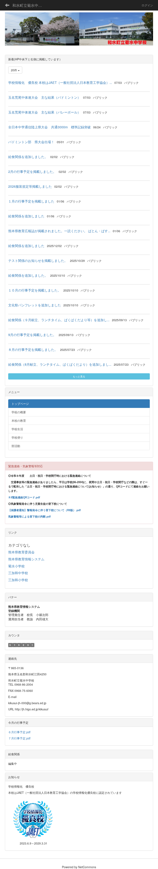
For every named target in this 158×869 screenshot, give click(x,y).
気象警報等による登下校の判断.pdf (29, 516)
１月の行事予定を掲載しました (31, 201)
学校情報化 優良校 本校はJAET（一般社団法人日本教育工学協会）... (60, 82)
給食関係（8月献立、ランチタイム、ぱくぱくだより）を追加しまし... (59, 364)
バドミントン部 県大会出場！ (31, 141)
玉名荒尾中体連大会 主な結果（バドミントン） (44, 97)
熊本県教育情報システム (26, 559)
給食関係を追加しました (26, 216)
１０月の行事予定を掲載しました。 (34, 290)
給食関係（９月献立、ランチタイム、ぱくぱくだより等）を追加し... (58, 319)
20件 (14, 70)
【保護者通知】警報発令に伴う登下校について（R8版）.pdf (44, 510)
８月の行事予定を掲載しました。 (33, 349)
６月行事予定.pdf (19, 732)
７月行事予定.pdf (19, 738)
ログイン (147, 5)
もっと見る (79, 376)
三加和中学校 (18, 572)
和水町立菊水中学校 (29, 5)
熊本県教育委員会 (21, 552)
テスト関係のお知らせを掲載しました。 (37, 260)
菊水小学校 (16, 566)
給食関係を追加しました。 (28, 156)
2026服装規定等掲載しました (30, 186)
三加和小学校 (18, 579)
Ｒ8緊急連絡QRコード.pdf (24, 497)
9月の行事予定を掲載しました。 (32, 334)
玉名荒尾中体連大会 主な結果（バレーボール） (44, 112)
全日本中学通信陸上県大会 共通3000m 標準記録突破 (49, 127)
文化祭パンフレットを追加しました (34, 305)
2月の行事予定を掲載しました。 (32, 171)
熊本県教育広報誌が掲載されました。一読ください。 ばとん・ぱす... (59, 230)
